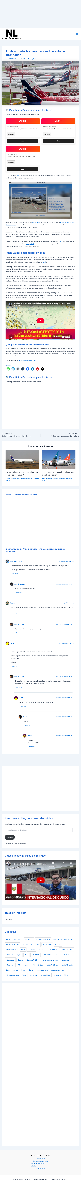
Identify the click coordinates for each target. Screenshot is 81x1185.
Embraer (21, 960)
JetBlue (40, 965)
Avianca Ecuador (67, 949)
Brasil (26, 955)
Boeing (30, 59)
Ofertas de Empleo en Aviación (38, 1165)
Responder (14, 573)
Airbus (26, 59)
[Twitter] (31, 1155)
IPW (33, 965)
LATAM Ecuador (67, 965)
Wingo (66, 975)
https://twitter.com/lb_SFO (27, 360)
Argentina (32, 949)
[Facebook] (34, 1155)
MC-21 (60, 241)
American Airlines (12, 949)
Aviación (8, 478)
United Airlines (45, 975)
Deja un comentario (27, 478)
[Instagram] (40, 1155)
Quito (31, 970)
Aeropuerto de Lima (12, 944)
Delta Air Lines (68, 955)
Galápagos (65, 960)
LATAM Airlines (52, 965)
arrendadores (36, 222)
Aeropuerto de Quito (31, 944)
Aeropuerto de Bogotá (43, 939)
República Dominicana (58, 970)
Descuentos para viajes (40, 1161)
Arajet (23, 949)
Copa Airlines (47, 955)
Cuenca (58, 955)
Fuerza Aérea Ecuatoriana (50, 960)
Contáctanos (40, 1168)
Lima (7, 970)
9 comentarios (19, 59)
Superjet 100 (30, 244)
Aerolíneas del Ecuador (13, 939)
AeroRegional (47, 944)
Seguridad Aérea (13, 975)
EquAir (44, 480)
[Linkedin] (43, 1155)
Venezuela (57, 975)
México (15, 970)
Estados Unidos (32, 960)
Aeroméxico (28, 939)
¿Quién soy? (40, 1159)
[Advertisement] (40, 14)
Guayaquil (10, 965)
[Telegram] (49, 1155)
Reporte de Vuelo (42, 970)
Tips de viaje (33, 975)
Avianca (53, 949)
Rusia (34, 59)
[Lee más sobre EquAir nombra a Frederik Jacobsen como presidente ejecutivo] (58, 460)
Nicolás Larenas (19, 584)
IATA (19, 965)
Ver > (22, 141)
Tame (24, 975)
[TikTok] (46, 1155)
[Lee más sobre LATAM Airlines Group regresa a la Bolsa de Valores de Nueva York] (22, 460)
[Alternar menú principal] (77, 34)
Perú (23, 970)
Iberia (26, 965)
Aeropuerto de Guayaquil (62, 939)
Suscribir (10, 837)
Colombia (35, 955)
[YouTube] (37, 1155)
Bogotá (19, 955)
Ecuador (10, 960)
